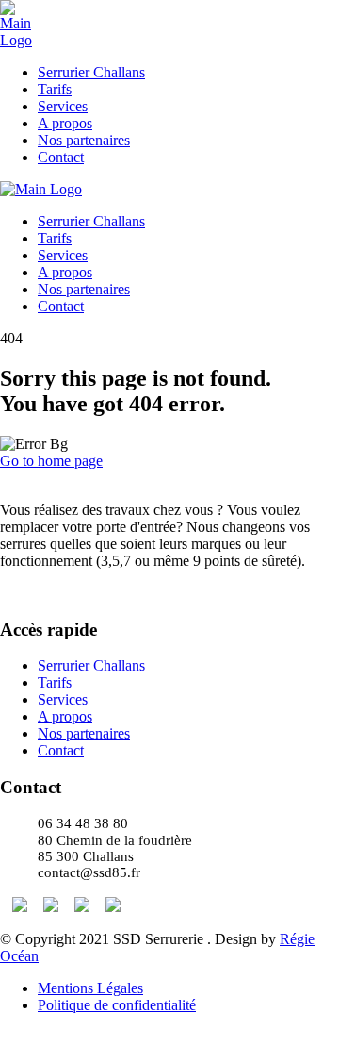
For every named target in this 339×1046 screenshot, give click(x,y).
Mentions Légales (90, 988)
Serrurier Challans (91, 72)
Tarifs (55, 89)
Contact (61, 157)
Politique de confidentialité (117, 1005)
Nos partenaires (84, 140)
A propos (65, 123)
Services (63, 106)
